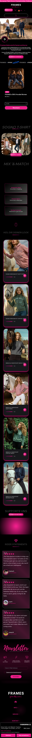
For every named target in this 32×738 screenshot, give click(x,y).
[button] (15, 10)
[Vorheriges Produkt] (2, 77)
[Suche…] (16, 15)
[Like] (24, 275)
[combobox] (16, 103)
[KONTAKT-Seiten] (19, 720)
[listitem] (16, 261)
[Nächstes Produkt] (29, 77)
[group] (16, 88)
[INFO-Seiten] (17, 707)
